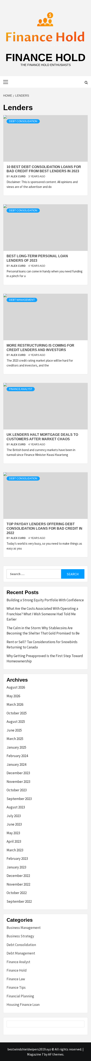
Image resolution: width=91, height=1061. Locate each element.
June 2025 (14, 730)
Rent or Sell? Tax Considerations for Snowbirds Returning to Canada (42, 645)
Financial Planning (20, 996)
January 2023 (16, 867)
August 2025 (16, 721)
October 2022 (17, 892)
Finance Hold (45, 57)
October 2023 (17, 790)
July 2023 (14, 816)
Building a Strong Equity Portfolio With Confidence (45, 600)
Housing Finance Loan (23, 1004)
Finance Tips (16, 987)
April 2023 (14, 841)
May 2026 (13, 696)
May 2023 (13, 833)
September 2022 (19, 901)
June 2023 (14, 824)
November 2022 (18, 884)
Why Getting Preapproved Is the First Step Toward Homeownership (45, 659)
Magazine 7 (35, 1054)
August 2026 (16, 687)
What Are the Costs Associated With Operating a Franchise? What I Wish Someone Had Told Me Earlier (42, 614)
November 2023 (18, 781)
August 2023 (16, 807)
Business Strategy (20, 936)
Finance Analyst (20, 389)
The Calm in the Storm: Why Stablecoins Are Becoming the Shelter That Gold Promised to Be (43, 631)
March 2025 (15, 738)
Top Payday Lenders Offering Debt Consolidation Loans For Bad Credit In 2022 (44, 528)
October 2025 (17, 713)
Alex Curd (18, 176)
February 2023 (17, 858)
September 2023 (19, 798)
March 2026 (15, 704)
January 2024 (16, 764)
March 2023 (15, 850)
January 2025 (16, 747)
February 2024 (17, 755)
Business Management (24, 927)
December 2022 (18, 875)
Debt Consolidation (23, 121)
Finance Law (16, 979)
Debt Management (22, 299)
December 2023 (18, 773)
